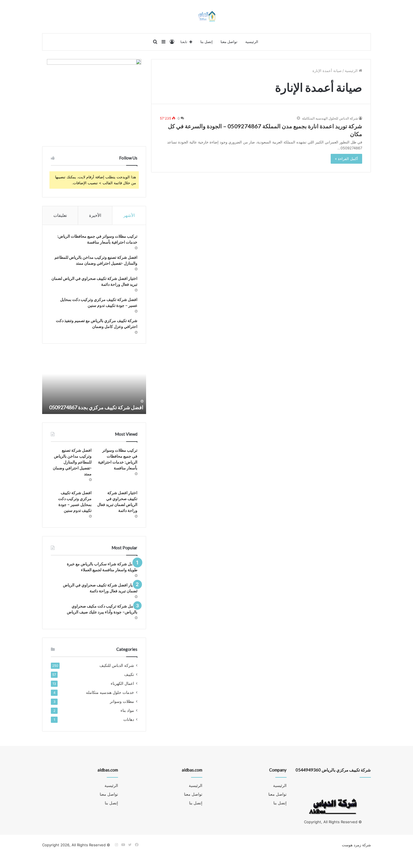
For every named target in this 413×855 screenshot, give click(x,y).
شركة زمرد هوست (356, 845)
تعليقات (60, 215)
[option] (94, 383)
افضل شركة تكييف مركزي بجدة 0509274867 (96, 407)
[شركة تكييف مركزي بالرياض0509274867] (206, 16)
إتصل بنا (206, 42)
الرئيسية (251, 42)
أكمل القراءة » (346, 158)
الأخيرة (95, 215)
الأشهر (129, 215)
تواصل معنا (229, 42)
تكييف (129, 674)
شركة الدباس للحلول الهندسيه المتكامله (330, 118)
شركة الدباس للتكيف (116, 665)
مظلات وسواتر (122, 701)
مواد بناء (127, 710)
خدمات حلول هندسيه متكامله (110, 692)
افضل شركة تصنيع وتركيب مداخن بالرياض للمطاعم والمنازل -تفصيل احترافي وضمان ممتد (72, 462)
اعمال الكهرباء (122, 683)
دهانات (128, 719)
